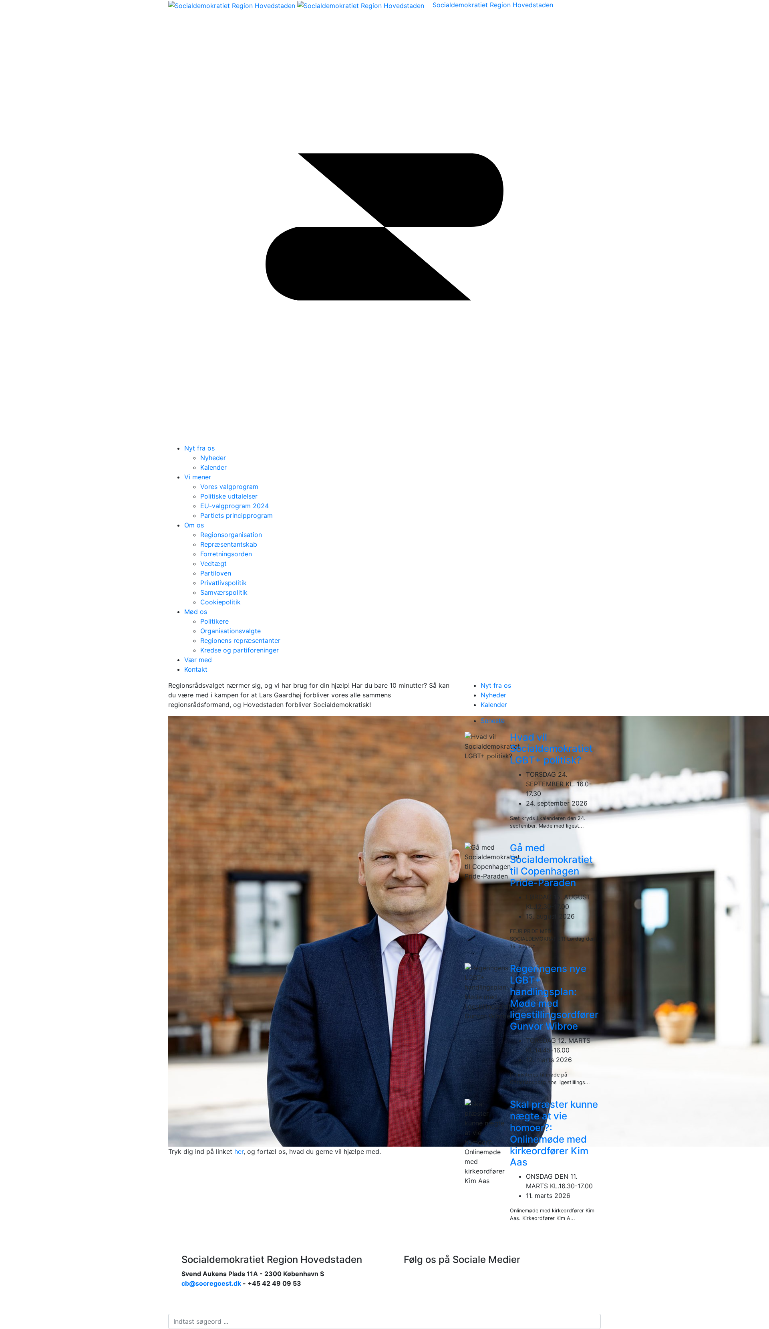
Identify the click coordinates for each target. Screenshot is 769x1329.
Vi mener (197, 477)
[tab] (541, 685)
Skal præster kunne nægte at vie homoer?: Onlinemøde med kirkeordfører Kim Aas (554, 1133)
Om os (194, 525)
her (239, 1151)
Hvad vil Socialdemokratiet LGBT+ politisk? (551, 748)
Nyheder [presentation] (493, 695)
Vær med (198, 660)
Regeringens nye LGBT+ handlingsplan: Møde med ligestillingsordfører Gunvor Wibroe (554, 997)
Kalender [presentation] (494, 705)
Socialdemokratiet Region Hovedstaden (493, 5)
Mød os (195, 612)
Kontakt (195, 669)
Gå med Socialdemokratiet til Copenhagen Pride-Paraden (551, 865)
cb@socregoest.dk (211, 1283)
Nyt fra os (199, 448)
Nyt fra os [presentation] (496, 685)
